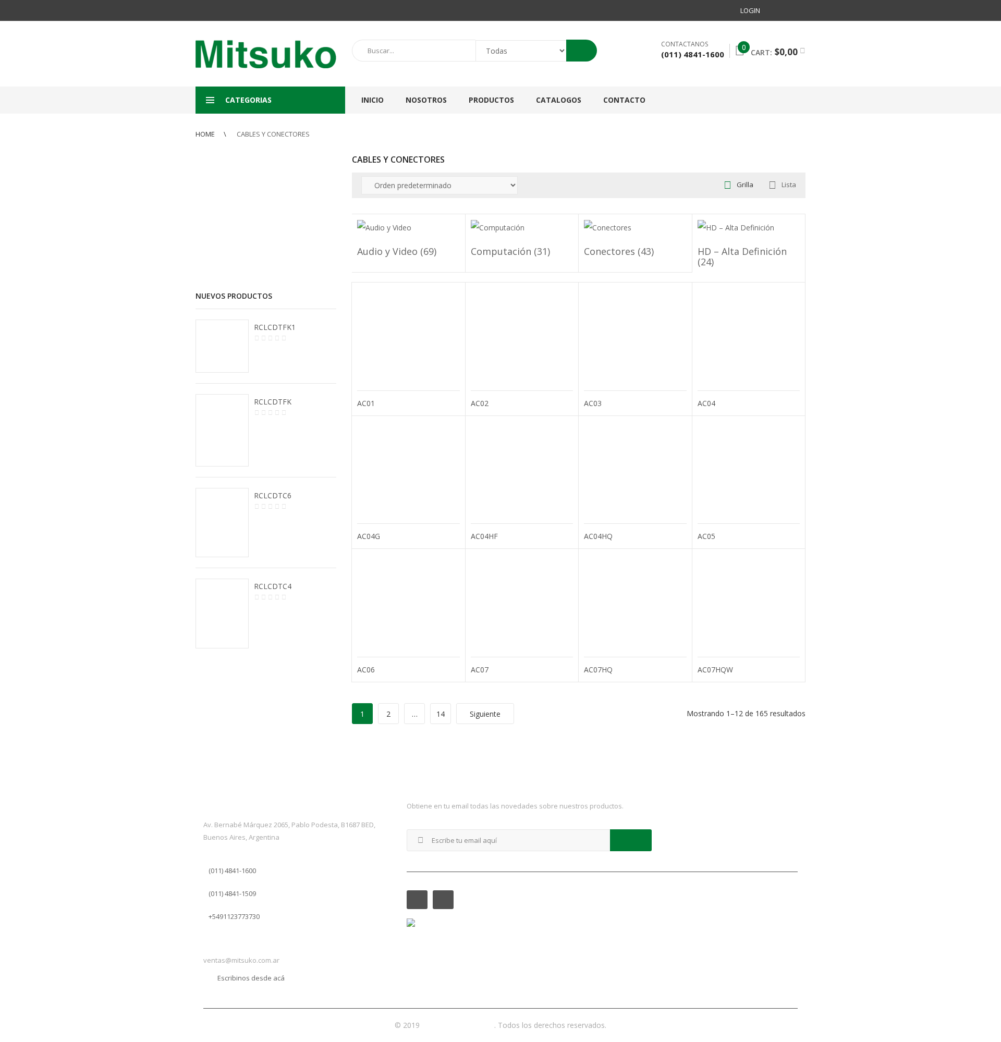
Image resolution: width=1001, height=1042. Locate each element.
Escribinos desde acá (251, 978)
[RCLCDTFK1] (222, 346)
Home (205, 134)
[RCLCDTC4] (222, 613)
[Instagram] (797, 10)
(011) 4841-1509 (232, 893)
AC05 (706, 536)
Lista (789, 184)
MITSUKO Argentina (458, 1025)
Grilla (745, 184)
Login (750, 10)
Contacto (624, 100)
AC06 (366, 670)
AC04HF (484, 536)
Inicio (372, 100)
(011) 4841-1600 (232, 870)
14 (440, 714)
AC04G (368, 536)
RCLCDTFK (272, 402)
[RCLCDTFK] (222, 431)
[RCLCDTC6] (222, 522)
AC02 (480, 403)
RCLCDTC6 (272, 495)
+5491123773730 (234, 916)
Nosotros (426, 100)
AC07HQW (715, 670)
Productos (491, 100)
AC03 (593, 403)
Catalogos (558, 100)
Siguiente (485, 714)
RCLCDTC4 (272, 586)
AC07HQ (598, 670)
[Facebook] (778, 10)
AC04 (706, 403)
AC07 (480, 670)
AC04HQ (598, 536)
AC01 (366, 403)
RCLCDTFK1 (275, 327)
